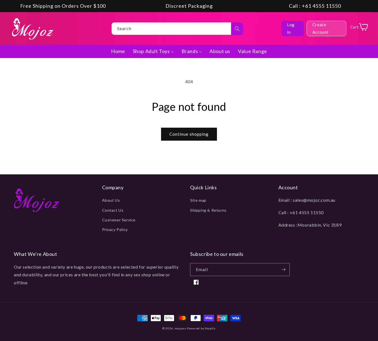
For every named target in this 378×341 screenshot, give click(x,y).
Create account (320, 28)
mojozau (181, 328)
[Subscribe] (283, 269)
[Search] (237, 28)
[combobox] (177, 28)
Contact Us (113, 210)
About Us (111, 200)
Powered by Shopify (201, 328)
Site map (198, 200)
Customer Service (119, 219)
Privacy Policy (115, 229)
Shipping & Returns (208, 210)
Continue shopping (189, 134)
